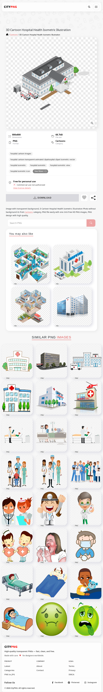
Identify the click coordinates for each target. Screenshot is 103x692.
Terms (71, 666)
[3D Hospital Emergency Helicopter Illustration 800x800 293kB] (85, 398)
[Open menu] (96, 7)
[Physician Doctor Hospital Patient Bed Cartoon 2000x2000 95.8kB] (17, 435)
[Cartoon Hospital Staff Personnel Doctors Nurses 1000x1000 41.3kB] (51, 472)
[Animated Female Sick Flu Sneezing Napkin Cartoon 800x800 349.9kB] (51, 545)
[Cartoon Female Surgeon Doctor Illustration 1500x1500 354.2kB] (51, 508)
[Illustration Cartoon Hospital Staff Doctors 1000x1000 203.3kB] (85, 472)
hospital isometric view (60, 165)
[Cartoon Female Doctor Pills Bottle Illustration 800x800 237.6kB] (85, 508)
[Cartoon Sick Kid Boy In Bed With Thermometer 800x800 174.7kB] (17, 619)
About (39, 666)
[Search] (89, 7)
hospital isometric (18, 165)
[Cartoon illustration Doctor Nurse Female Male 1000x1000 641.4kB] (17, 545)
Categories (9, 670)
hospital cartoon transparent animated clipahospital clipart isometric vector (42, 159)
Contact (40, 670)
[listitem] (57, 683)
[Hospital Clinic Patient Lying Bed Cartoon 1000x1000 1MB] (51, 435)
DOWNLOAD (44, 198)
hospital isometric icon (20, 171)
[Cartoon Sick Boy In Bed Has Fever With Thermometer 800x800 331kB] (51, 582)
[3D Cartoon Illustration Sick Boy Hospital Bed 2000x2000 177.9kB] (17, 582)
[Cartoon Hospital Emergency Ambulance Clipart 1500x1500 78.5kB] (85, 361)
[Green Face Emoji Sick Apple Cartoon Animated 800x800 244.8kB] (51, 619)
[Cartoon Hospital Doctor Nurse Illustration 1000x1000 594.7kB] (17, 508)
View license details (22, 188)
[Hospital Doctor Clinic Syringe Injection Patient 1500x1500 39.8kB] (85, 435)
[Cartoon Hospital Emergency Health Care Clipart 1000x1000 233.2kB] (17, 361)
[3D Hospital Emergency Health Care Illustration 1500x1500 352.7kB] (51, 361)
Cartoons (60, 140)
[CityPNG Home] (10, 7)
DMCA (71, 674)
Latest (7, 666)
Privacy (72, 670)
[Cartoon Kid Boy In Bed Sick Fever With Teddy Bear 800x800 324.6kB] (85, 582)
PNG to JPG (9, 674)
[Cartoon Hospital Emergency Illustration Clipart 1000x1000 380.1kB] (17, 398)
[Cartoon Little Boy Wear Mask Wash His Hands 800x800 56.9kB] (85, 545)
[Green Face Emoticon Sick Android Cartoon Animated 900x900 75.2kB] (85, 619)
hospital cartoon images (20, 154)
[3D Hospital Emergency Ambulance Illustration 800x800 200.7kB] (51, 398)
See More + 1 (40, 171)
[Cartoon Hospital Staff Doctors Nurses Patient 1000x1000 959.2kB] (17, 472)
